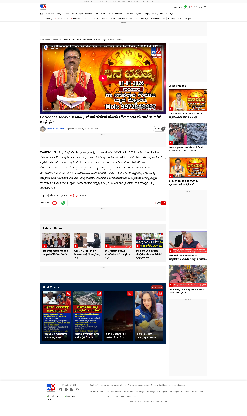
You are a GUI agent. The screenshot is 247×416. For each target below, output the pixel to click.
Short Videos (50, 287)
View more (156, 287)
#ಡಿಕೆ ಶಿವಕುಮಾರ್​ (108, 18)
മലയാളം (144, 1)
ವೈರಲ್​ (138, 13)
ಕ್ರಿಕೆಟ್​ (74, 13)
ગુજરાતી (116, 1)
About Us (105, 385)
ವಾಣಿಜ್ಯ (155, 13)
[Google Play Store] (54, 398)
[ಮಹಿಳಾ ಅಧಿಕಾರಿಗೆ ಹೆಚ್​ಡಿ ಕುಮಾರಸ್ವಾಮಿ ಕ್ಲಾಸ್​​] (57, 316)
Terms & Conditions (159, 385)
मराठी (108, 1)
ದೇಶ (103, 13)
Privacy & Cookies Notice (138, 385)
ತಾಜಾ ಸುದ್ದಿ (49, 13)
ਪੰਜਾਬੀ (129, 1)
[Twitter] (66, 389)
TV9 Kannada (45, 40)
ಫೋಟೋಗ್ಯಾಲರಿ (85, 13)
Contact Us (94, 385)
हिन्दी (93, 1)
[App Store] (72, 398)
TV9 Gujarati (162, 391)
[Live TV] (190, 7)
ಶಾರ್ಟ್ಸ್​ (96, 18)
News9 (86, 1)
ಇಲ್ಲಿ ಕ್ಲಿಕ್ (74, 195)
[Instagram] (71, 389)
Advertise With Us (118, 385)
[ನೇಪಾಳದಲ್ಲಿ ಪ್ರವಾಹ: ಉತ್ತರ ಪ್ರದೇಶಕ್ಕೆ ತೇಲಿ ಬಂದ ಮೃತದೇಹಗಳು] (87, 316)
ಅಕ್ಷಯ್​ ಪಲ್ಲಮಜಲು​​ (56, 129)
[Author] (43, 129)
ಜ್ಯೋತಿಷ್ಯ (163, 13)
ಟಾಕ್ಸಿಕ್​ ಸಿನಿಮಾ (62, 18)
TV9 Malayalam (197, 391)
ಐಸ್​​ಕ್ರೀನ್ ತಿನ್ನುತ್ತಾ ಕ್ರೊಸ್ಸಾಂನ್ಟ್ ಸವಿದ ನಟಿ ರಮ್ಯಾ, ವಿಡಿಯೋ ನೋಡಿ (147, 336)
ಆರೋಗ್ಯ (130, 13)
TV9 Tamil (185, 391)
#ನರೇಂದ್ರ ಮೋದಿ (174, 18)
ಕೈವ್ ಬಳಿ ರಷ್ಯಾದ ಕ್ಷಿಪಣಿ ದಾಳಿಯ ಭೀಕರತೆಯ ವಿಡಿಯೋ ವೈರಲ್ (116, 336)
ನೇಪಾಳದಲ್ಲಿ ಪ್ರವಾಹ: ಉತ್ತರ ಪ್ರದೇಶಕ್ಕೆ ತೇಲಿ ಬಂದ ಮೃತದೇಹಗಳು (87, 336)
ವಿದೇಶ (110, 13)
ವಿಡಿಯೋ (76, 18)
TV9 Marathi (128, 391)
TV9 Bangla (150, 391)
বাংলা (123, 1)
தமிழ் (136, 1)
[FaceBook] (60, 389)
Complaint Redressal (177, 385)
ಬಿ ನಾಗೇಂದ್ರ (47, 18)
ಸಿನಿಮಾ (66, 13)
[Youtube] (54, 203)
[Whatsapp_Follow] (63, 203)
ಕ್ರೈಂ (172, 13)
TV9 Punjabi (174, 391)
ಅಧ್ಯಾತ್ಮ (146, 13)
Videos (55, 40)
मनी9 (152, 1)
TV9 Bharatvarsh (114, 391)
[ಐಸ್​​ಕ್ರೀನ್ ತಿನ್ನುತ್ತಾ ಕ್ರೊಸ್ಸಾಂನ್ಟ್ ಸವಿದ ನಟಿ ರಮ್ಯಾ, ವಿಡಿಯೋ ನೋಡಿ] (149, 316)
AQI (180, 7)
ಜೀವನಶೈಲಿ (119, 13)
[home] (41, 13)
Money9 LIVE (132, 396)
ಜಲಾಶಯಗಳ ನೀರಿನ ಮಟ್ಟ (128, 18)
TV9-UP (159, 1)
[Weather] (176, 7)
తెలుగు (101, 1)
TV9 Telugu (139, 391)
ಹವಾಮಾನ (86, 18)
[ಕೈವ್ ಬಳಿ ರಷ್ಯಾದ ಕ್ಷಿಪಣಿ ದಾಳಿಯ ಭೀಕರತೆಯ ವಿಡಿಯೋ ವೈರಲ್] (118, 316)
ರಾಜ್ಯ (59, 13)
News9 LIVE (120, 396)
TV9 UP (110, 396)
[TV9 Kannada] (43, 7)
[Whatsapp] (185, 7)
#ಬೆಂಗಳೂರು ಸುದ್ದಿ (158, 18)
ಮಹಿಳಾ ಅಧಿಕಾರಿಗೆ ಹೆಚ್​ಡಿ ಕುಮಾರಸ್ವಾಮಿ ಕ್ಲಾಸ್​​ (56, 336)
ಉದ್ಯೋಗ (187, 18)
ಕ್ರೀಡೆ (97, 13)
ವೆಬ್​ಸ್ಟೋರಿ (144, 18)
